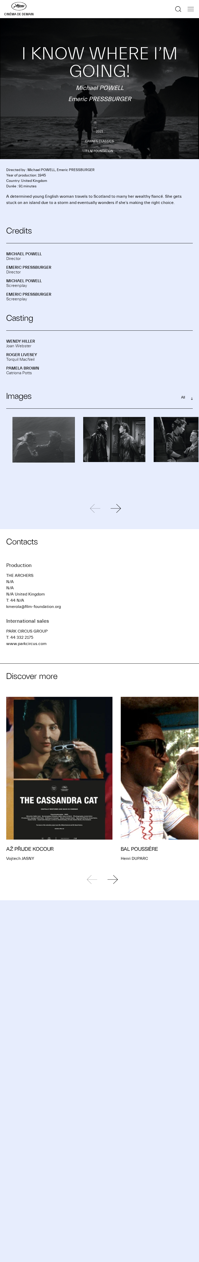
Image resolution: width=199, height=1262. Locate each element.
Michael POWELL (24, 254)
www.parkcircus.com (26, 643)
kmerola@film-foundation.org (33, 606)
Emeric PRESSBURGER (28, 267)
